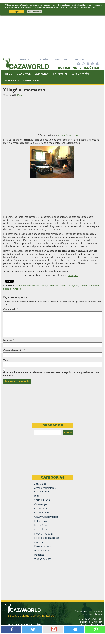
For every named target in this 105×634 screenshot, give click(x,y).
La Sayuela (73, 275)
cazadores (52, 285)
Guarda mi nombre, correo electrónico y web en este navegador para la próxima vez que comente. (51, 374)
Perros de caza (42, 546)
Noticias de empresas (46, 537)
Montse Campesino (68, 135)
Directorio (79, 59)
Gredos (63, 285)
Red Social (25, 59)
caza (44, 285)
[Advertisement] (52, 36)
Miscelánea (12, 80)
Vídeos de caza (32, 80)
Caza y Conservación (46, 516)
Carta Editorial (42, 500)
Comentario (10, 309)
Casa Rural (20, 285)
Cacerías (43, 59)
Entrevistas (60, 73)
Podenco (39, 554)
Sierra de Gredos (12, 288)
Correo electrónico (14, 350)
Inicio (8, 73)
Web (5, 360)
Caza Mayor (23, 73)
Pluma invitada (43, 550)
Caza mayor (41, 504)
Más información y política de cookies (81, 7)
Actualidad (40, 483)
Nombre (8, 340)
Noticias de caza (43, 533)
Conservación (80, 73)
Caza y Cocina (42, 512)
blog (36, 495)
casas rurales (34, 285)
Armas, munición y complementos (45, 489)
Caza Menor (42, 73)
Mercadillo (61, 59)
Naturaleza (40, 529)
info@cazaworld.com (92, 613)
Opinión (39, 542)
